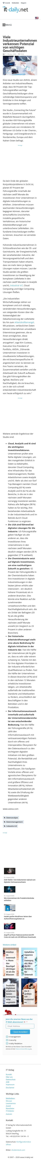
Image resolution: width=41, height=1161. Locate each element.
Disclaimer (10, 1088)
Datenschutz (10, 1080)
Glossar (9, 1101)
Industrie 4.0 (11, 826)
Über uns (9, 1077)
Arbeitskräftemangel (24, 322)
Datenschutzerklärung (23, 1049)
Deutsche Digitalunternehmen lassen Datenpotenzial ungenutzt (11, 994)
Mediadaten (10, 1098)
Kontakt (9, 1075)
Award (8, 1106)
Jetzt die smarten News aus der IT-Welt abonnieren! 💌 (19, 1020)
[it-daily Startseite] (20, 9)
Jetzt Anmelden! (21, 1032)
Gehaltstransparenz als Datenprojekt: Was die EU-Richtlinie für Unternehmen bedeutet (29, 966)
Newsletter (10, 1108)
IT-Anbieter (10, 1111)
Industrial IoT (16, 285)
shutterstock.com (18, 1150)
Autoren (9, 1114)
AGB (7, 1082)
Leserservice (11, 1103)
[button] (7, 25)
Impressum (10, 1085)
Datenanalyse (12, 817)
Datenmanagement (14, 822)
